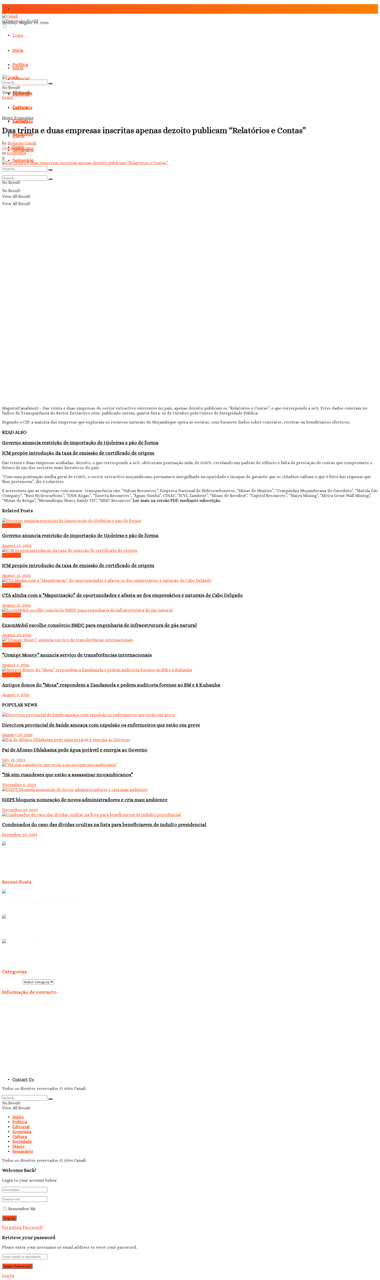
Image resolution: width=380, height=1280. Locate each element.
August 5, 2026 (15, 664)
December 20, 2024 (19, 834)
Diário (18, 1146)
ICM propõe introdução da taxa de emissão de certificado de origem (78, 453)
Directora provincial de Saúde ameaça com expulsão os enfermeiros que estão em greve (101, 725)
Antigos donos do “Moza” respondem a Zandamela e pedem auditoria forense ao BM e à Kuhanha (111, 685)
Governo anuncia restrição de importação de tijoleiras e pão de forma (80, 442)
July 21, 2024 (13, 759)
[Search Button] (50, 170)
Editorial (20, 1126)
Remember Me (22, 1208)
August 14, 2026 (16, 545)
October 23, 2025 (18, 148)
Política (19, 1121)
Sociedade (22, 1141)
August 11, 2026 (16, 575)
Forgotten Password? (22, 1227)
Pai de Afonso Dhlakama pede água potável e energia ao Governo (74, 749)
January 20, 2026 (17, 734)
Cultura (20, 121)
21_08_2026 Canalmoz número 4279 (42, 902)
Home (7, 117)
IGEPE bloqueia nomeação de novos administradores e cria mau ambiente (85, 799)
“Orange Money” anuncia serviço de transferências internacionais (77, 655)
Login (17, 35)
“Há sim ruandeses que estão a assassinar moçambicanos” (67, 774)
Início (18, 51)
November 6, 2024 (19, 784)
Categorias (12, 981)
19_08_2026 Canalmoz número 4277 (42, 951)
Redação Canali (22, 143)
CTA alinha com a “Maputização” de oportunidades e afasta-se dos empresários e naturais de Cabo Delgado (122, 595)
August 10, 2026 (16, 635)
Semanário (22, 1151)
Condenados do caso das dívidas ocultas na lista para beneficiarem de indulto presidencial (104, 824)
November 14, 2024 (20, 809)
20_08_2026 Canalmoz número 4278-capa (48, 927)
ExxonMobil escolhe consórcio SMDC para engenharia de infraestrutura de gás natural (99, 625)
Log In (8, 1275)
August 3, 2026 (15, 694)
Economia (22, 108)
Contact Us (23, 8)
